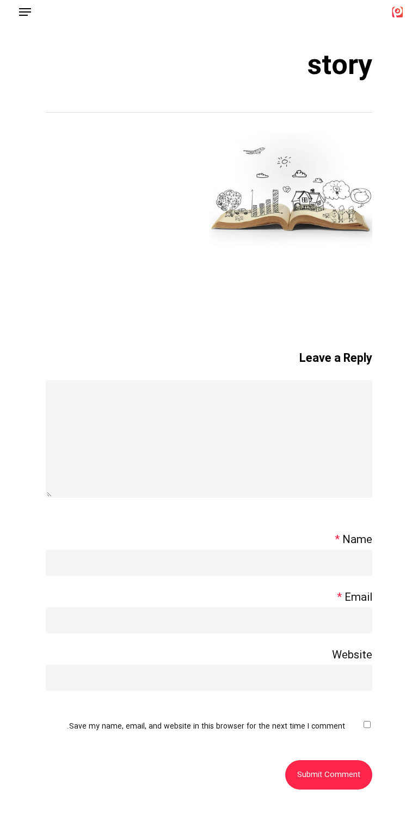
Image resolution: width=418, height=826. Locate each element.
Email (354, 598)
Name (353, 540)
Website (352, 655)
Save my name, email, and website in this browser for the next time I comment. (206, 726)
